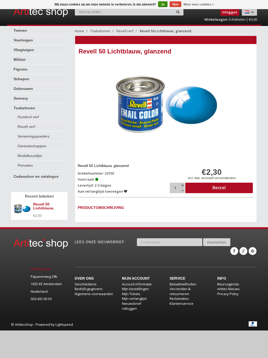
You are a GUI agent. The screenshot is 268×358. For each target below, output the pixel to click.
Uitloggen (129, 308)
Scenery (21, 98)
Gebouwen (23, 88)
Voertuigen (23, 40)
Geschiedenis (86, 284)
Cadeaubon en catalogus (36, 176)
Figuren (20, 69)
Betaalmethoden (183, 284)
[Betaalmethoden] (253, 324)
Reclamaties (179, 298)
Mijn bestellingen (135, 288)
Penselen (25, 165)
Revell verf (26, 126)
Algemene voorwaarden (94, 293)
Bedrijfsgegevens (89, 288)
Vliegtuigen (24, 50)
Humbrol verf (28, 117)
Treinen (20, 30)
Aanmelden (216, 242)
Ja (163, 4)
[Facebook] (234, 251)
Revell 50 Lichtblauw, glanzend (165, 31)
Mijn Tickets (131, 293)
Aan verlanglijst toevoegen (101, 191)
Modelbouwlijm (30, 156)
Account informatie (137, 284)
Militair (20, 59)
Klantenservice (181, 303)
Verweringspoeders (33, 136)
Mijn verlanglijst (134, 298)
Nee (175, 4)
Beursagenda (228, 284)
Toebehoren (24, 108)
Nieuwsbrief (131, 303)
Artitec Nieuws (228, 288)
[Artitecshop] (26, 11)
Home (79, 31)
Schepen (21, 79)
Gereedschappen (32, 146)
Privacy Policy (228, 293)
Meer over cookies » (198, 4)
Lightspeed (64, 324)
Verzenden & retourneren (180, 291)
